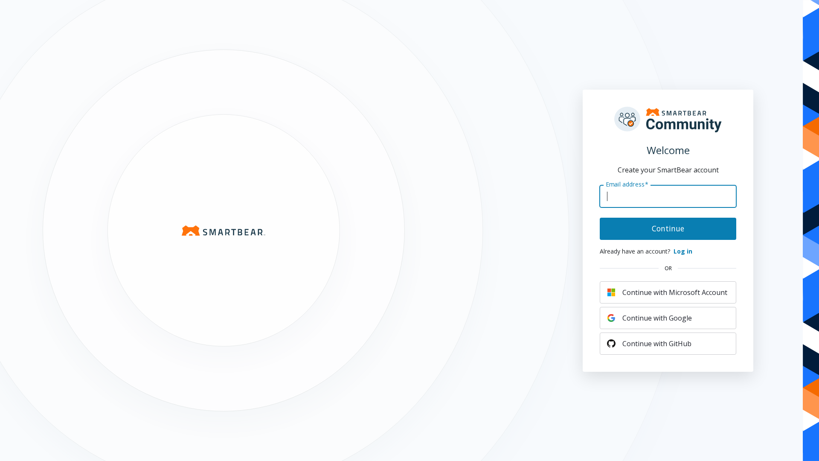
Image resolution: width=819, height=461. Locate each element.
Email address (627, 184)
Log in (683, 251)
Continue (668, 228)
